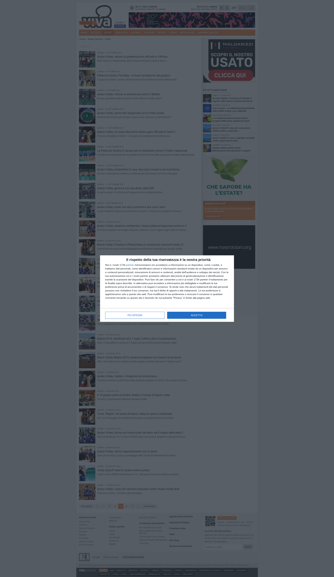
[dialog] (167, 288)
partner (130, 265)
